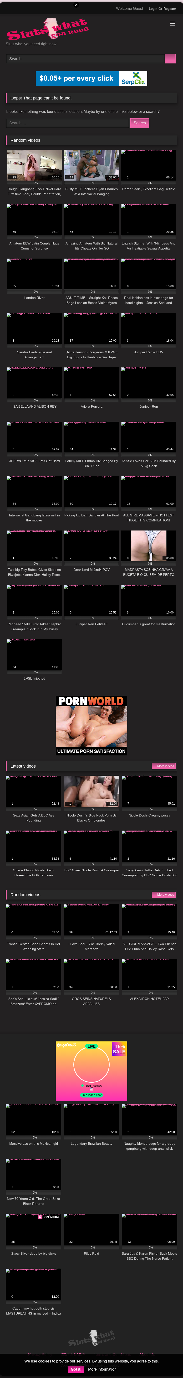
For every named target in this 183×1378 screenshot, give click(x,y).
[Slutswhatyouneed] (91, 29)
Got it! (76, 1369)
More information (102, 1369)
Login (153, 8)
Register (169, 8)
